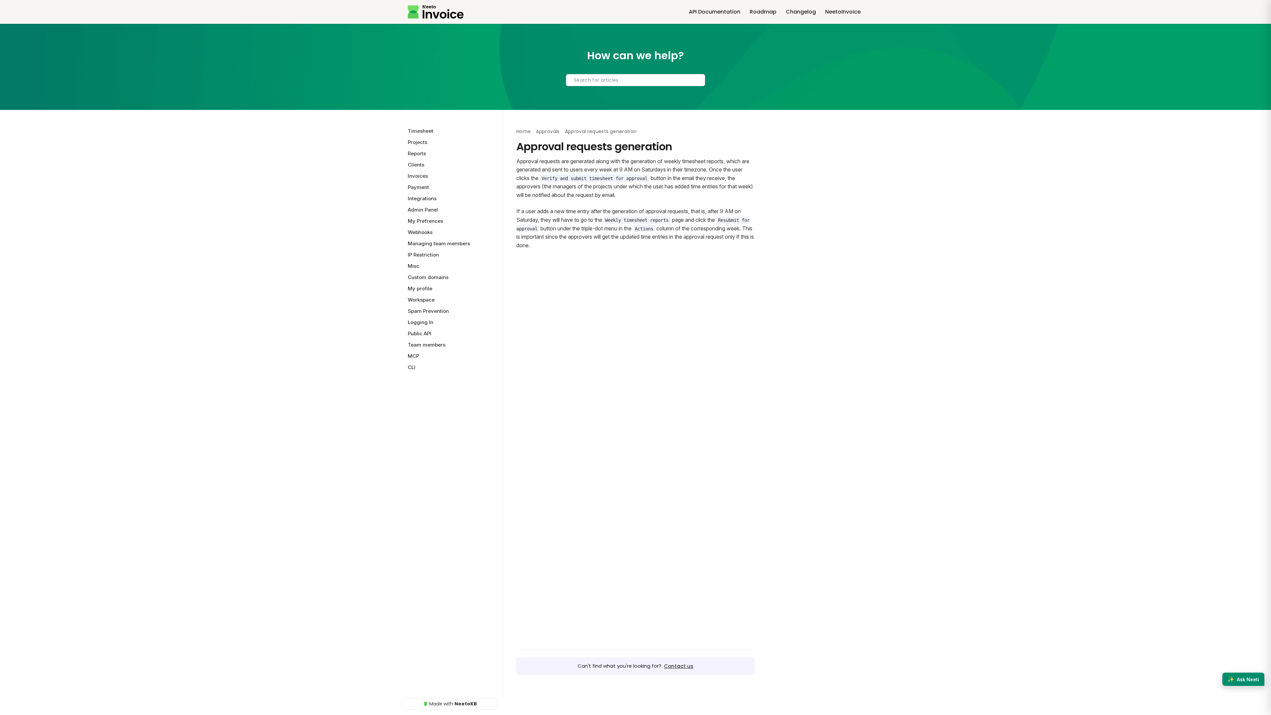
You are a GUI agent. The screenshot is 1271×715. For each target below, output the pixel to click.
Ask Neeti (1243, 679)
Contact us (678, 666)
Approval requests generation (601, 131)
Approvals (547, 131)
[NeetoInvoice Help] (436, 12)
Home (523, 131)
